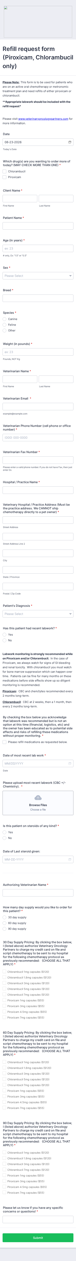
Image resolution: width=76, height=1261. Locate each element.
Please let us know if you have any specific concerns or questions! (33, 1209)
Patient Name (13, 218)
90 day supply (17, 928)
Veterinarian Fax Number (21, 452)
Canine (12, 319)
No (10, 640)
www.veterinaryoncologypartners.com (43, 119)
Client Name (12, 190)
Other (11, 330)
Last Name (44, 205)
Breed (8, 290)
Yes (10, 634)
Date (5, 770)
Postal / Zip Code (12, 593)
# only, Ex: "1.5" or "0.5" (15, 255)
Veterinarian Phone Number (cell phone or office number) (37, 427)
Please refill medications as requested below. (37, 742)
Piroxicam (14, 177)
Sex (6, 267)
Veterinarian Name (17, 371)
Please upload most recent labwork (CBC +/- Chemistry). (34, 784)
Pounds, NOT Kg (11, 359)
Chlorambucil (16, 171)
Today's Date (10, 149)
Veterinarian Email (17, 398)
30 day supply (17, 917)
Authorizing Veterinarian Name (25, 885)
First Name (8, 205)
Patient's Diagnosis (17, 606)
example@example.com (15, 413)
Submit (38, 1238)
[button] (69, 142)
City (5, 560)
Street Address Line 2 (14, 543)
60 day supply (17, 923)
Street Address (10, 527)
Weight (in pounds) (17, 344)
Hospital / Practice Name (21, 482)
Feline (12, 324)
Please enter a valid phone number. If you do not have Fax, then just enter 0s (38, 468)
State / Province (11, 577)
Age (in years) (14, 240)
